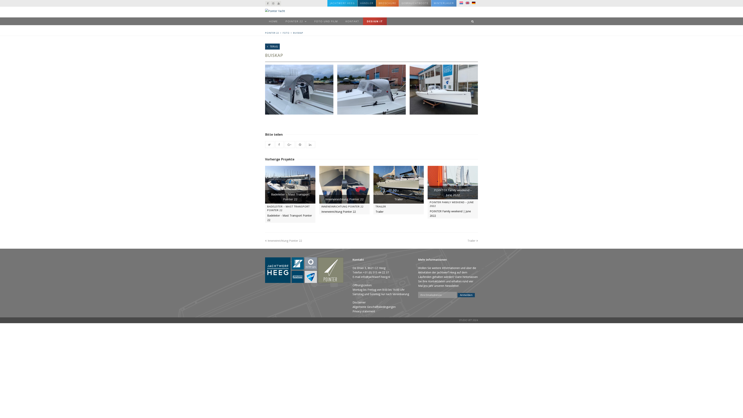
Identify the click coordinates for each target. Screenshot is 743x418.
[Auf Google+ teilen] (290, 144)
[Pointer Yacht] (275, 10)
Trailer (381, 206)
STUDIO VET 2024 (468, 320)
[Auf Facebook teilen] (279, 144)
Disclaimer (359, 302)
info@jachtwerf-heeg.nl (375, 277)
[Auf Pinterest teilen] (300, 144)
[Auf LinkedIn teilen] (310, 144)
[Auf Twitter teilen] (269, 144)
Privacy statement (364, 311)
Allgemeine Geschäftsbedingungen (374, 307)
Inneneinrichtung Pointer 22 (342, 206)
